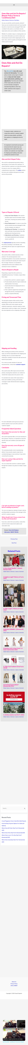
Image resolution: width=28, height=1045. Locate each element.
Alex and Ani (10, 71)
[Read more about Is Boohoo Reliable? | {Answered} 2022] (14, 621)
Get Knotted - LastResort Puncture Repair (14, 1030)
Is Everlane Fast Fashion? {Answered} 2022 (11, 685)
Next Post (14, 543)
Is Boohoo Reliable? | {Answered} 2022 (13, 629)
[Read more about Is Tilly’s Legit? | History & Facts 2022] (14, 595)
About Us (14, 981)
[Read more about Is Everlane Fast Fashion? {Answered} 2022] (14, 678)
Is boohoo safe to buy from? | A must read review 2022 (12, 649)
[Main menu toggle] (14, 4)
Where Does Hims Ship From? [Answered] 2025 (13, 832)
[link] (5, 1030)
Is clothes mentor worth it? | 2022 (13, 715)
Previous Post (14, 539)
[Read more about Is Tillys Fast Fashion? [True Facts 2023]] (14, 659)
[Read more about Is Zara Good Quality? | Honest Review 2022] (14, 560)
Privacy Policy (14, 983)
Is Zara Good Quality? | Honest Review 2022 (12, 568)
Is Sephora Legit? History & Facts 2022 (13, 577)
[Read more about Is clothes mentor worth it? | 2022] (14, 702)
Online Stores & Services (8, 20)
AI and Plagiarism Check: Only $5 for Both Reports (14, 821)
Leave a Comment (19, 571)
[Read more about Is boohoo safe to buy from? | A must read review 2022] (14, 641)
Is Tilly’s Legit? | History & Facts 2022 (13, 609)
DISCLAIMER (14, 985)
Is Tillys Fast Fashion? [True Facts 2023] (13, 667)
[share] (23, 1030)
